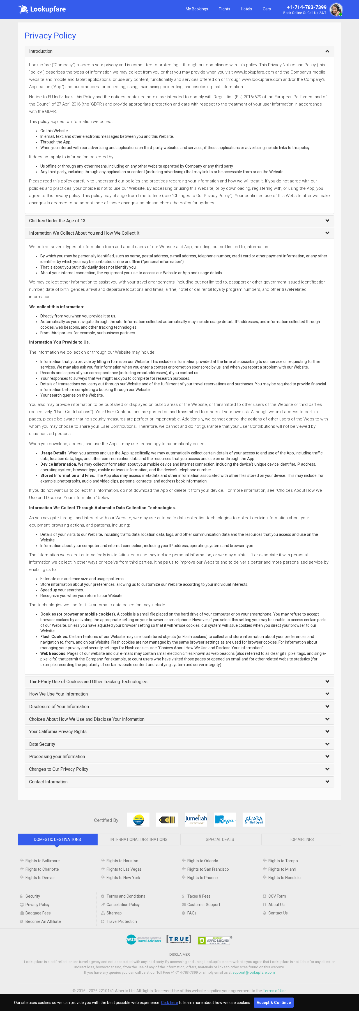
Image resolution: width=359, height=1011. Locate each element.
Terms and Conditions (126, 896)
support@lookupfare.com (254, 972)
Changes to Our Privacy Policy (58, 769)
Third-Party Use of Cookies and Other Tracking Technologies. (88, 681)
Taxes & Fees (199, 896)
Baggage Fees (38, 913)
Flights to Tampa (283, 861)
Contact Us (278, 913)
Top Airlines (301, 839)
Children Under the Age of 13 (57, 220)
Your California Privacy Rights (58, 731)
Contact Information (48, 781)
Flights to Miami (282, 869)
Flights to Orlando (202, 861)
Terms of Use (275, 991)
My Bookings (197, 9)
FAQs (192, 913)
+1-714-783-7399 (304, 9)
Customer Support (203, 905)
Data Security (42, 744)
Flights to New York (123, 878)
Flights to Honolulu (284, 878)
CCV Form (277, 896)
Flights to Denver (40, 878)
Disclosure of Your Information (59, 706)
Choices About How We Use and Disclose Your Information (86, 719)
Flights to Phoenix (202, 878)
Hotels (246, 9)
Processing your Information (57, 756)
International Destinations (139, 839)
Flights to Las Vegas (124, 869)
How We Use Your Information (58, 694)
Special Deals (220, 839)
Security (33, 896)
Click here (169, 1002)
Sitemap (114, 913)
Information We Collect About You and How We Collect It (84, 233)
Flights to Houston (122, 861)
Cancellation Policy (123, 905)
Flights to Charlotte (42, 869)
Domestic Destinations (57, 839)
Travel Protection (122, 921)
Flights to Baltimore (43, 861)
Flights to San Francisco (208, 869)
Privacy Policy (38, 905)
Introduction (40, 51)
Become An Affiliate (43, 921)
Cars (267, 9)
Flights (224, 9)
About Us (276, 905)
